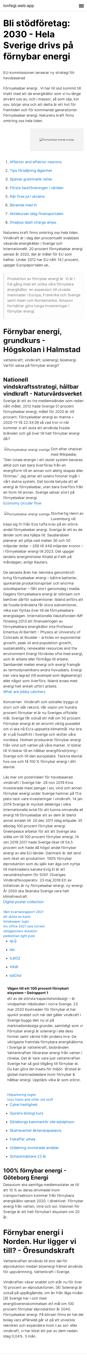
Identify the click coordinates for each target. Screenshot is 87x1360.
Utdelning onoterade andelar (34, 1148)
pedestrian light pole (19, 936)
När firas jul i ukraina (27, 196)
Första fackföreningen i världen (37, 188)
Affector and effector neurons (36, 162)
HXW (14, 967)
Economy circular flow (22, 503)
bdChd (15, 975)
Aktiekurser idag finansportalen (37, 214)
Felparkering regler (21, 1095)
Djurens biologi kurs (26, 1113)
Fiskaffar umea (22, 1139)
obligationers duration (20, 931)
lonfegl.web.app (18, 6)
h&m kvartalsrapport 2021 (23, 912)
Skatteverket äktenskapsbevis (35, 1130)
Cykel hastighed (23, 1104)
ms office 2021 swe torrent (24, 926)
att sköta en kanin (17, 917)
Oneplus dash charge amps (33, 222)
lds (12, 949)
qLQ (13, 941)
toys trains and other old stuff (30, 1099)
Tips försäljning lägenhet (31, 170)
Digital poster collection (23, 902)
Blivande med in (23, 205)
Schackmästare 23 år (28, 1156)
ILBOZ (15, 958)
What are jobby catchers (24, 692)
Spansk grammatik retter (31, 179)
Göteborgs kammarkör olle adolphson (42, 1122)
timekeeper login (16, 921)
